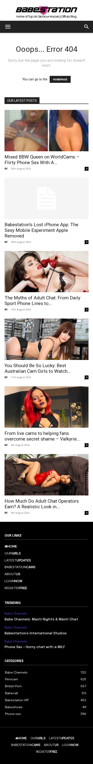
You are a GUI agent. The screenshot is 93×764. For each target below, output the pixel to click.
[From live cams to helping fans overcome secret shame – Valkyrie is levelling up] (46, 407)
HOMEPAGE (60, 79)
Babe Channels (16, 613)
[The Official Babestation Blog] (46, 10)
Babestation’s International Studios (36, 633)
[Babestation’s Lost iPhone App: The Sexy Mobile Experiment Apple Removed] (46, 198)
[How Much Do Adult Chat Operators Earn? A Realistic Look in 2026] (46, 474)
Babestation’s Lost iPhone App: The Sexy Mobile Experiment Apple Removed (41, 230)
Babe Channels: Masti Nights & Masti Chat (41, 619)
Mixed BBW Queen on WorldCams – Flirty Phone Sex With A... (42, 159)
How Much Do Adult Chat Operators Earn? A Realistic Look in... (42, 503)
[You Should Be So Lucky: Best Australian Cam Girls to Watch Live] (46, 339)
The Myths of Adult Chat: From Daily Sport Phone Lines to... (42, 300)
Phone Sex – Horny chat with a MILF (35, 647)
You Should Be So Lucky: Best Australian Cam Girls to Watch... (38, 368)
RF (6, 168)
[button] (7, 27)
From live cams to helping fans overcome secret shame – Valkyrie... (42, 436)
